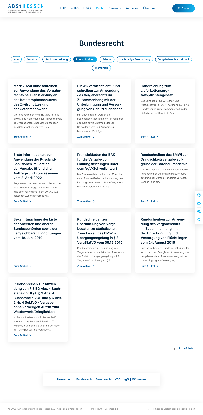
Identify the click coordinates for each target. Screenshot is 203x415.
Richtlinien (101, 67)
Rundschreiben (85, 59)
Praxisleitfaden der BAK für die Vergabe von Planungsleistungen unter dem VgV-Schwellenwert (101, 178)
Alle (16, 59)
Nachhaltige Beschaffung (135, 59)
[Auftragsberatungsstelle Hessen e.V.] (25, 8)
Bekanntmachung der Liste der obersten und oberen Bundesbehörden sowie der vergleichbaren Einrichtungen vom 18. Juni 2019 (38, 242)
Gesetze (32, 59)
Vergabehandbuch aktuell (173, 59)
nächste (188, 348)
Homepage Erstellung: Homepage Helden (173, 408)
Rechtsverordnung (56, 59)
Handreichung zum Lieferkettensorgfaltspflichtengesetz (165, 111)
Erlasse (107, 59)
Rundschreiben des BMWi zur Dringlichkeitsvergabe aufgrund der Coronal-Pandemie (165, 178)
